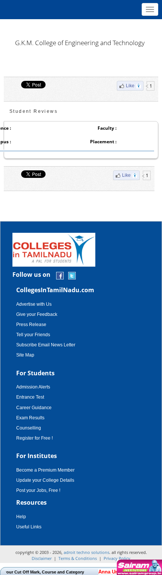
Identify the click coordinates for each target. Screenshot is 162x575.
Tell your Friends (33, 334)
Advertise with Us (34, 304)
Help (21, 516)
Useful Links (28, 526)
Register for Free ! (34, 438)
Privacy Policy (117, 558)
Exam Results (30, 417)
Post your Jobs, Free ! (38, 490)
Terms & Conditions (77, 558)
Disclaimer (42, 558)
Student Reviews (33, 111)
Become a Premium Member (45, 470)
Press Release (31, 324)
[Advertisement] (81, 26)
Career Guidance (34, 407)
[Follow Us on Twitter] (72, 275)
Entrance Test (30, 397)
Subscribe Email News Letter (45, 344)
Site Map (25, 355)
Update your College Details (45, 480)
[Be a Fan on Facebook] (60, 275)
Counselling (28, 428)
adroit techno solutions (86, 552)
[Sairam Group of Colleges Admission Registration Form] (138, 567)
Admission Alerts (33, 387)
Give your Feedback (36, 314)
